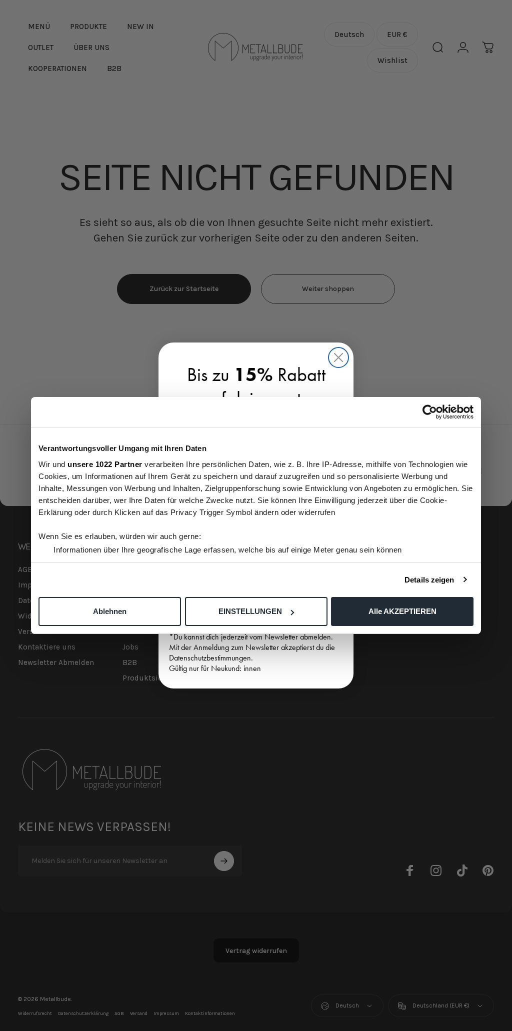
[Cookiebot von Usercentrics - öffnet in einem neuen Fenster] (430, 412)
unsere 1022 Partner (105, 464)
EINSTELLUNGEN (250, 611)
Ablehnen (109, 611)
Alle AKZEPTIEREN (402, 611)
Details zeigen (429, 580)
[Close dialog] (338, 358)
